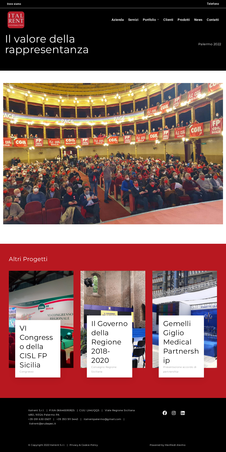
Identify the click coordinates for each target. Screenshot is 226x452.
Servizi (133, 20)
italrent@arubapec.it (42, 423)
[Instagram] (173, 413)
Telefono (213, 3)
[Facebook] (164, 413)
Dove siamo (14, 3)
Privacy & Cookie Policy (84, 445)
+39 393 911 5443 (67, 419)
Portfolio (149, 20)
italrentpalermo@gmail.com (102, 419)
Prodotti (184, 20)
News (198, 20)
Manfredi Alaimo (175, 445)
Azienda (118, 20)
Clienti (168, 20)
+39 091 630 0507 (39, 419)
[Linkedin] (182, 413)
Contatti (213, 20)
